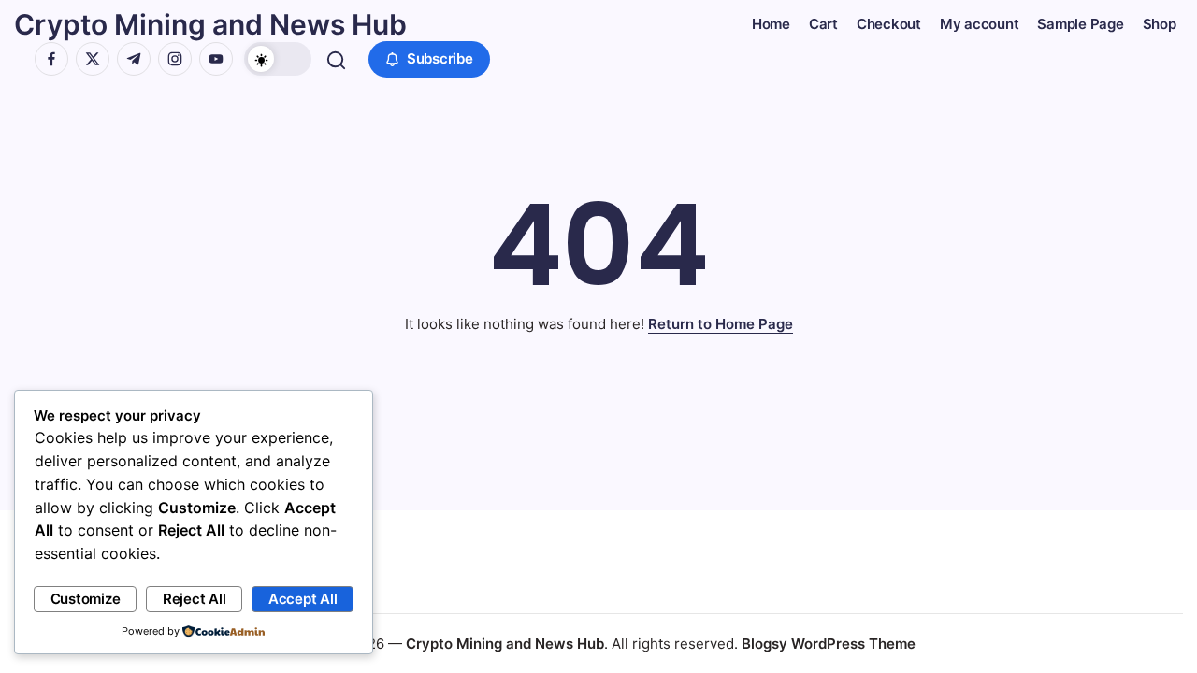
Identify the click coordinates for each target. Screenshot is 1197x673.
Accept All (303, 599)
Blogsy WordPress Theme (829, 643)
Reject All (194, 599)
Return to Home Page (720, 324)
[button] (277, 59)
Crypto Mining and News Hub (210, 24)
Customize (85, 599)
